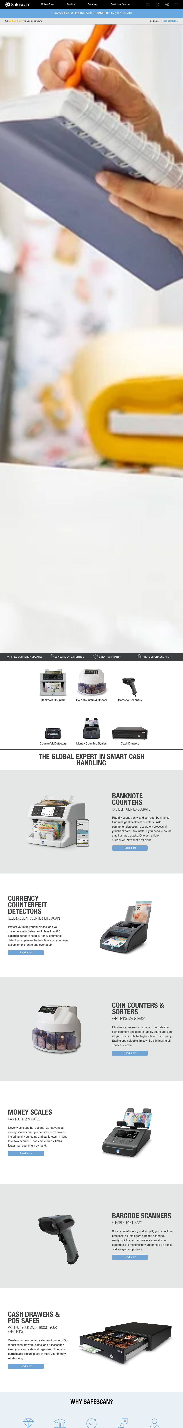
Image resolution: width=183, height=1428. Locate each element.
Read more (130, 848)
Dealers (71, 4)
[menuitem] (17, 4)
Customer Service (120, 4)
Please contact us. (169, 21)
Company (93, 4)
